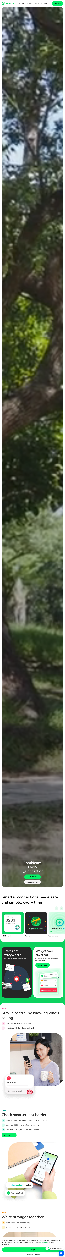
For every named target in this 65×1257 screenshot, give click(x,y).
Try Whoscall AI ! (9, 1135)
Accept (32, 1250)
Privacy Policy (44, 1242)
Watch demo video (32, 882)
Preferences (29, 1254)
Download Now (42, 965)
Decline (37, 1254)
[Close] (62, 1240)
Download (57, 3)
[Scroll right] (61, 908)
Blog (45, 3)
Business (37, 3)
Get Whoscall (33, 877)
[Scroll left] (56, 908)
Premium (29, 3)
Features (21, 3)
